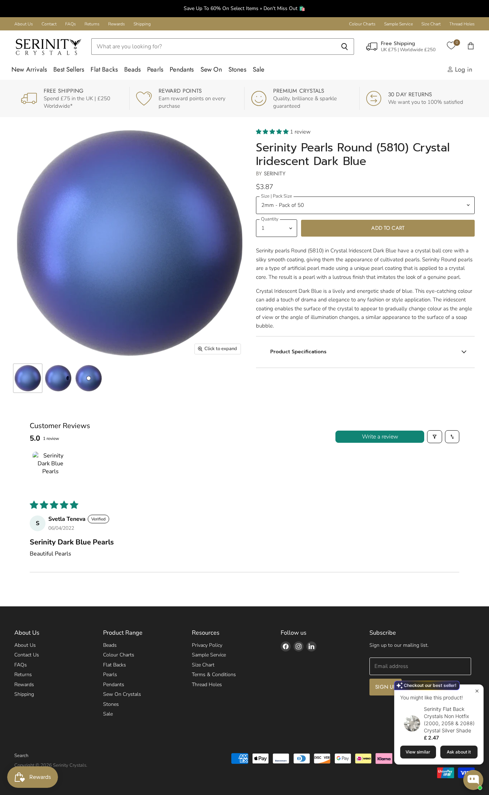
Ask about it (459, 752)
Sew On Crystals (122, 694)
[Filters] (434, 436)
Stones (237, 69)
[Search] (344, 46)
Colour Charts (362, 23)
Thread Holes (462, 23)
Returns (92, 23)
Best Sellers (68, 69)
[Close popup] (477, 691)
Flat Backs (104, 69)
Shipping (142, 23)
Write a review (380, 437)
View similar (418, 752)
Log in (462, 69)
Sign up (385, 687)
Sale (259, 69)
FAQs (70, 23)
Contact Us (26, 654)
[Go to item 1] (50, 470)
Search (21, 755)
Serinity (274, 174)
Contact (49, 23)
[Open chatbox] (473, 780)
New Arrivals (29, 69)
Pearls (155, 69)
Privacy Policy (207, 645)
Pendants (182, 69)
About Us (23, 23)
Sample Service (398, 23)
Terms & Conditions (214, 674)
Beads (132, 69)
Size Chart (431, 23)
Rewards (116, 23)
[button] (273, 131)
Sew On (211, 69)
